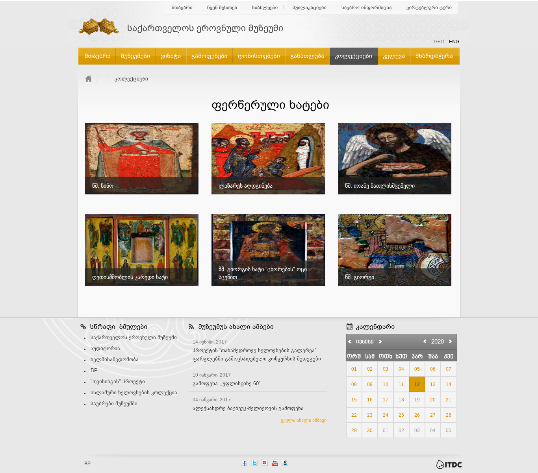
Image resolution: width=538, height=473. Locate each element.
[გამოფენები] (209, 56)
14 (448, 384)
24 (385, 415)
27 (433, 415)
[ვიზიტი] (171, 56)
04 (401, 369)
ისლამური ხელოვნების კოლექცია (134, 392)
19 (417, 400)
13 (433, 384)
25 (401, 415)
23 (370, 415)
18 (401, 400)
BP (94, 370)
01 (354, 369)
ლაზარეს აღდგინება (246, 186)
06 (433, 369)
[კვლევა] (394, 56)
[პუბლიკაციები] (310, 7)
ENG (454, 41)
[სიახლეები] (265, 7)
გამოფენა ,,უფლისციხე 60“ (226, 383)
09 (370, 384)
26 (417, 415)
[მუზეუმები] (135, 56)
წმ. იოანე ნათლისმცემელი (380, 186)
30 (370, 430)
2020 (437, 341)
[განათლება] (307, 56)
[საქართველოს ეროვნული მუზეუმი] (186, 28)
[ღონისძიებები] (259, 56)
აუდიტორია (105, 348)
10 (385, 384)
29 (354, 430)
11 (401, 384)
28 (448, 415)
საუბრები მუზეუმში (114, 403)
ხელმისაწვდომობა (115, 359)
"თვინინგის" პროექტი (118, 381)
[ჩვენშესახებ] (222, 7)
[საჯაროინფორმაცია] (366, 7)
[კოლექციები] (353, 56)
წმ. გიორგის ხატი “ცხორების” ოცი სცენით (263, 273)
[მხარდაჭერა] (434, 56)
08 (354, 384)
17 (385, 400)
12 (417, 384)
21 (448, 400)
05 (417, 369)
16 (370, 400)
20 (433, 400)
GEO (439, 41)
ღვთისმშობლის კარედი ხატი (130, 277)
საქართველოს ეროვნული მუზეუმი (134, 337)
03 (385, 369)
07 (448, 369)
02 (370, 369)
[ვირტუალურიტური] (429, 7)
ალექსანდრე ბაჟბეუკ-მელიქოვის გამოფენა (248, 408)
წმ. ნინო (102, 186)
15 (354, 400)
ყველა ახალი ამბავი (304, 420)
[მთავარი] (182, 7)
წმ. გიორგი (359, 277)
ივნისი (365, 342)
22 (354, 415)
